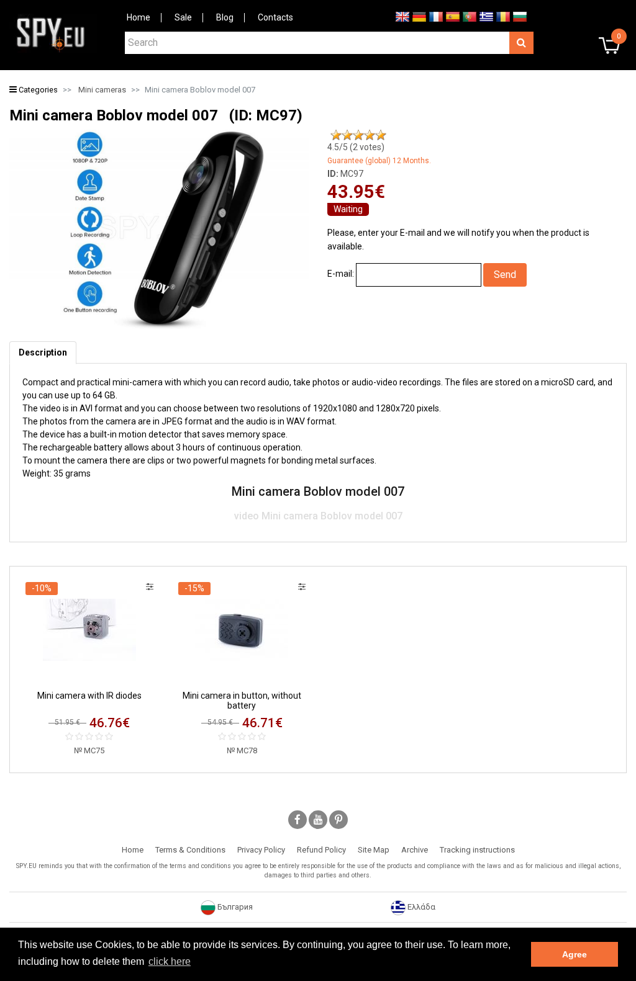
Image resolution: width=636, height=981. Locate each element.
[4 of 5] (369, 135)
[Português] (469, 16)
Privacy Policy (261, 849)
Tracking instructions (477, 849)
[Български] (519, 16)
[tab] (42, 352)
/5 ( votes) (355, 147)
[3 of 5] (358, 135)
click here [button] (169, 961)
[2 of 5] (347, 135)
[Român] (503, 16)
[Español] (452, 16)
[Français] (436, 16)
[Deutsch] (419, 16)
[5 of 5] (380, 135)
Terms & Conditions (190, 849)
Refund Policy (321, 849)
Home (138, 17)
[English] (402, 16)
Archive (414, 849)
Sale (183, 17)
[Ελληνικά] (486, 16)
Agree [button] (574, 954)
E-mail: (340, 274)
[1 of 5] (336, 135)
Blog (225, 17)
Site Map (373, 849)
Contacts (275, 17)
